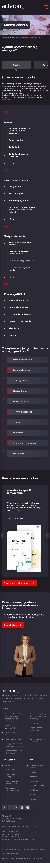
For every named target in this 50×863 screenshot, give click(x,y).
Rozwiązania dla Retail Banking (11, 782)
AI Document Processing (10, 733)
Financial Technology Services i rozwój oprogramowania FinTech (14, 717)
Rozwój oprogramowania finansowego (24, 38)
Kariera (33, 799)
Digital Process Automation (36, 729)
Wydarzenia (35, 790)
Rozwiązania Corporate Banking (13, 789)
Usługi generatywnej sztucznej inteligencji (14, 745)
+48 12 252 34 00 (9, 826)
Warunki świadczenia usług (16, 858)
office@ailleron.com (27, 826)
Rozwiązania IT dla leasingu (12, 775)
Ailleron (4, 38)
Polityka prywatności (34, 849)
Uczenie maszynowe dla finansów (13, 752)
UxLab (43, 38)
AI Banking (9, 765)
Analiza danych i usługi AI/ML (12, 727)
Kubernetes (35, 723)
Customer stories (37, 786)
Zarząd (32, 795)
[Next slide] (47, 535)
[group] (25, 531)
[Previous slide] (2, 535)
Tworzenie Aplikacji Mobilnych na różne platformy (38, 716)
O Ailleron (34, 772)
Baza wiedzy (35, 781)
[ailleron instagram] (22, 807)
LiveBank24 (10, 770)
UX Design (34, 735)
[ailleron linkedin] (4, 807)
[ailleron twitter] (10, 807)
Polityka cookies (10, 854)
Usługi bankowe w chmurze (37, 740)
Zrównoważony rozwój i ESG (36, 766)
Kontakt (33, 777)
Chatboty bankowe (13, 739)
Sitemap (38, 858)
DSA (24, 854)
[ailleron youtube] (28, 807)
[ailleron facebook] (16, 807)
